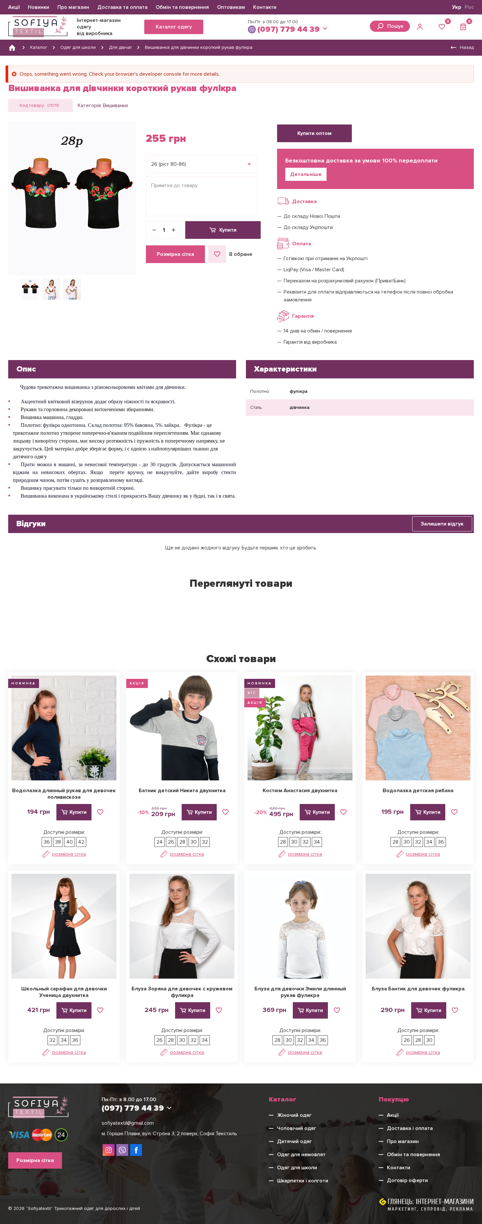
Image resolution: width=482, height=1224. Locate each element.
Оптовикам (231, 7)
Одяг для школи (297, 1167)
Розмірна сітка (175, 254)
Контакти (264, 7)
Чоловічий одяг (296, 1128)
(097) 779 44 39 (288, 29)
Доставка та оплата (122, 7)
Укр (456, 7)
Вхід (420, 27)
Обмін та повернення (182, 7)
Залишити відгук (442, 524)
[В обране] (100, 812)
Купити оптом (314, 133)
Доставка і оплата (410, 1128)
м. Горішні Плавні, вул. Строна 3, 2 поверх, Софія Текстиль (169, 1133)
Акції (14, 7)
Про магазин (73, 7)
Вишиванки (115, 105)
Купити (227, 230)
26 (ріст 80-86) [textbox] (168, 164)
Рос (469, 7)
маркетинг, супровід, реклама (430, 1209)
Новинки (38, 7)
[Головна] (12, 47)
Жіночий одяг (294, 1115)
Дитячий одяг (294, 1141)
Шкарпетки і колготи (302, 1180)
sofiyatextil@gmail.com (128, 1123)
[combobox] (201, 164)
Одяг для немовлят (301, 1154)
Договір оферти (407, 1180)
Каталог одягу (174, 27)
